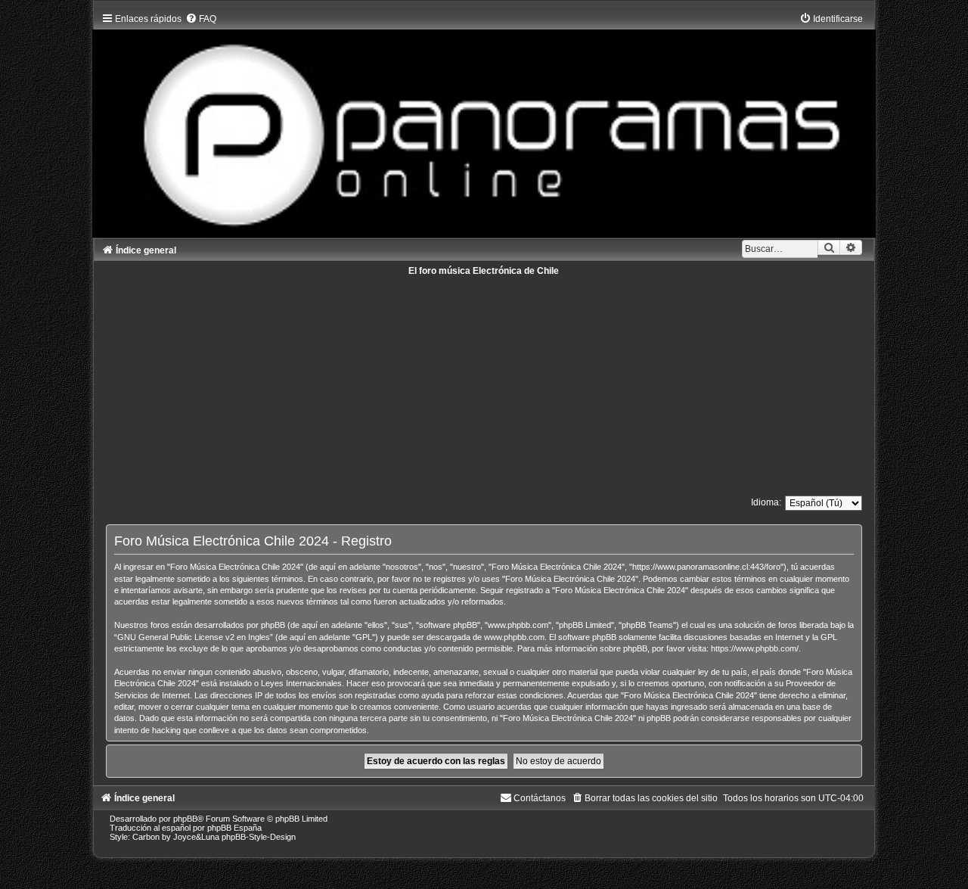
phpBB (185, 818)
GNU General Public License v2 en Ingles (193, 637)
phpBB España (234, 827)
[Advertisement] (484, 381)
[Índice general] (484, 121)
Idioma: (766, 502)
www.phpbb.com (514, 637)
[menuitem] (200, 19)
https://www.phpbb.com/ (755, 648)
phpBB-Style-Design (259, 836)
